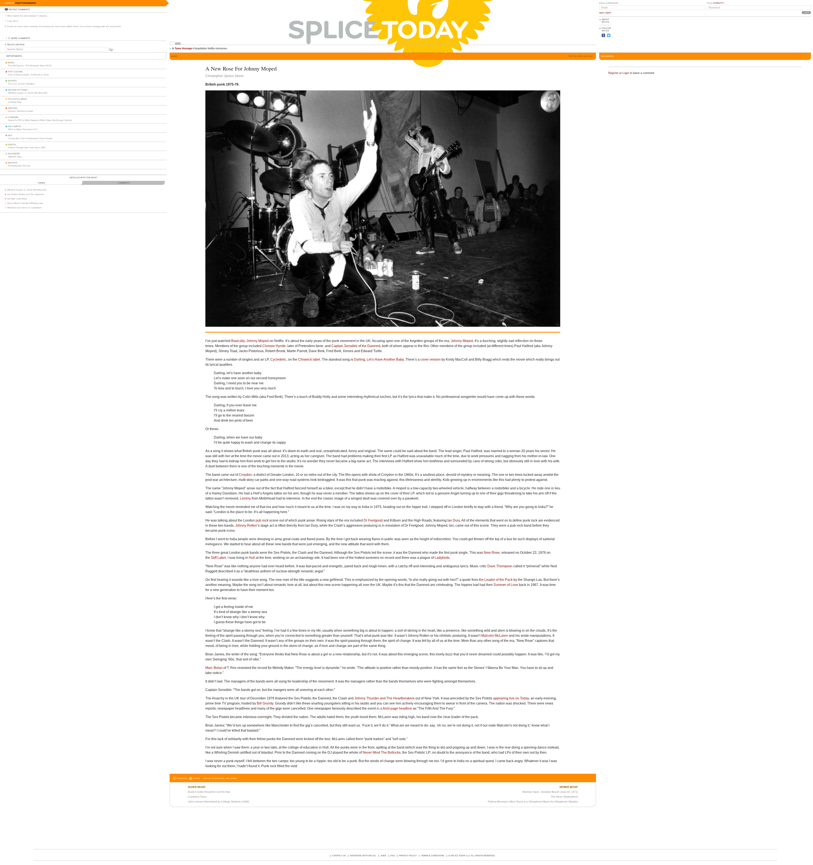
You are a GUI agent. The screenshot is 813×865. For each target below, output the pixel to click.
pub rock (262, 520)
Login (625, 73)
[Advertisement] (792, 34)
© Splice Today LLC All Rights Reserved (471, 855)
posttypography (25, 3)
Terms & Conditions (432, 855)
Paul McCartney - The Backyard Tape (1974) (29, 65)
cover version (430, 359)
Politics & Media (17, 99)
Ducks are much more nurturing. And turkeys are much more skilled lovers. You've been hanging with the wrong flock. (64, 26)
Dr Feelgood (373, 520)
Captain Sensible (344, 346)
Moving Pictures (18, 90)
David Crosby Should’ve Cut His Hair (209, 791)
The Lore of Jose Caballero (21, 84)
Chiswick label (309, 359)
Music (11, 62)
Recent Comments (19, 9)
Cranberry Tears (197, 796)
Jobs (383, 855)
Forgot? (718, 3)
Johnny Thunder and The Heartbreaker (383, 698)
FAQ (392, 855)
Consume (13, 117)
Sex (10, 135)
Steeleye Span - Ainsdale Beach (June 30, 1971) (550, 791)
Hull (252, 557)
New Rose (492, 552)
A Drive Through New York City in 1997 (27, 147)
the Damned (371, 346)
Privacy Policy (408, 855)
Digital (12, 144)
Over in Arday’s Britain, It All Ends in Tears (28, 74)
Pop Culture (15, 72)
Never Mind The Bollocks (382, 752)
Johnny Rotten (246, 525)
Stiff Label (218, 557)
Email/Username (608, 3)
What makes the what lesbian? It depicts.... (28, 16)
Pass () (715, 3)
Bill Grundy (265, 703)
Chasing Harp (14, 102)
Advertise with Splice (363, 855)
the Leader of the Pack (496, 579)
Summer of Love (506, 585)
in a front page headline (394, 708)
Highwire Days (15, 156)
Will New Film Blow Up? (28, 93)
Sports (12, 81)
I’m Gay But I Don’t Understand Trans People (30, 138)
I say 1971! (12, 21)
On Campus (14, 126)
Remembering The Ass (19, 166)
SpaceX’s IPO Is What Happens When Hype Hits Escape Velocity (40, 120)
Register (613, 73)
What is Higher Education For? (23, 129)
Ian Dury (453, 520)
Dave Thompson (499, 566)
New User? (605, 13)
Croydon (245, 474)
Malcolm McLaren (494, 635)
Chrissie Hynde (274, 346)
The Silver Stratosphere (564, 796)
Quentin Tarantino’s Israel (20, 111)
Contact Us (339, 855)
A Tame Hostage (182, 48)
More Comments (20, 38)
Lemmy (245, 498)
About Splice (605, 20)
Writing (12, 108)
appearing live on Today (511, 698)
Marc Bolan (214, 668)
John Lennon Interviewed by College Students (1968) (218, 801)
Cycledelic (278, 359)
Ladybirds (442, 557)
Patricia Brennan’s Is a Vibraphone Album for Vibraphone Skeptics (533, 801)
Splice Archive (16, 44)
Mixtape (12, 163)
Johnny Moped (462, 341)
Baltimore (14, 153)
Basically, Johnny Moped (250, 341)
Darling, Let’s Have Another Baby (379, 359)
